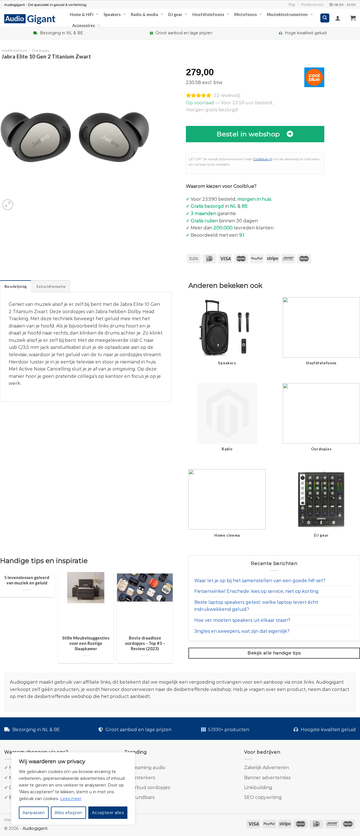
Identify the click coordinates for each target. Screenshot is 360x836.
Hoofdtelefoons (208, 14)
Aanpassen (33, 812)
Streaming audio (146, 767)
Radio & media (144, 14)
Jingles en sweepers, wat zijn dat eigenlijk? (242, 631)
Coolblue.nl (262, 159)
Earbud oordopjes (149, 787)
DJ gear (175, 14)
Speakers (112, 14)
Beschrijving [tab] (15, 286)
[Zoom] (7, 204)
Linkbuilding (258, 787)
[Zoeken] (325, 18)
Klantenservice (312, 4)
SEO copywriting (263, 797)
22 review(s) (227, 95)
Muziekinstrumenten (287, 14)
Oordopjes (40, 50)
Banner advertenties (267, 777)
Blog (292, 4)
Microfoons (245, 14)
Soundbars (142, 797)
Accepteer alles (108, 812)
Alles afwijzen (68, 812)
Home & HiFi (81, 14)
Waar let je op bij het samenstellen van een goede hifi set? (259, 580)
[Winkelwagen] (353, 18)
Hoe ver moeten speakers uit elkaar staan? (242, 620)
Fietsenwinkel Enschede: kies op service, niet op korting (256, 591)
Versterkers (142, 777)
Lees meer (71, 798)
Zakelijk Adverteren (266, 767)
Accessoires (83, 25)
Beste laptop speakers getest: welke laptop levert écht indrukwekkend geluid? (256, 606)
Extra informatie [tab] (51, 286)
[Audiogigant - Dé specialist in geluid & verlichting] (32, 18)
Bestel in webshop (248, 134)
